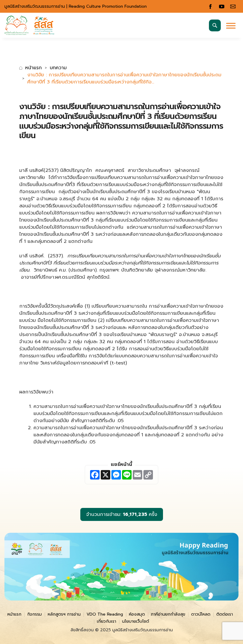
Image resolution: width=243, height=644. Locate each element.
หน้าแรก (33, 67)
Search (215, 25)
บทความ (58, 67)
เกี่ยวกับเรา (106, 621)
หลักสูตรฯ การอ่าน (64, 614)
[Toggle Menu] (231, 25)
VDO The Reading (105, 614)
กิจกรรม (34, 614)
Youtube (221, 6)
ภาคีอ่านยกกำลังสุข (168, 614)
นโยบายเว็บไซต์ (135, 621)
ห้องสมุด (137, 614)
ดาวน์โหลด (200, 614)
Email (232, 6)
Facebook (210, 6)
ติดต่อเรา (224, 614)
